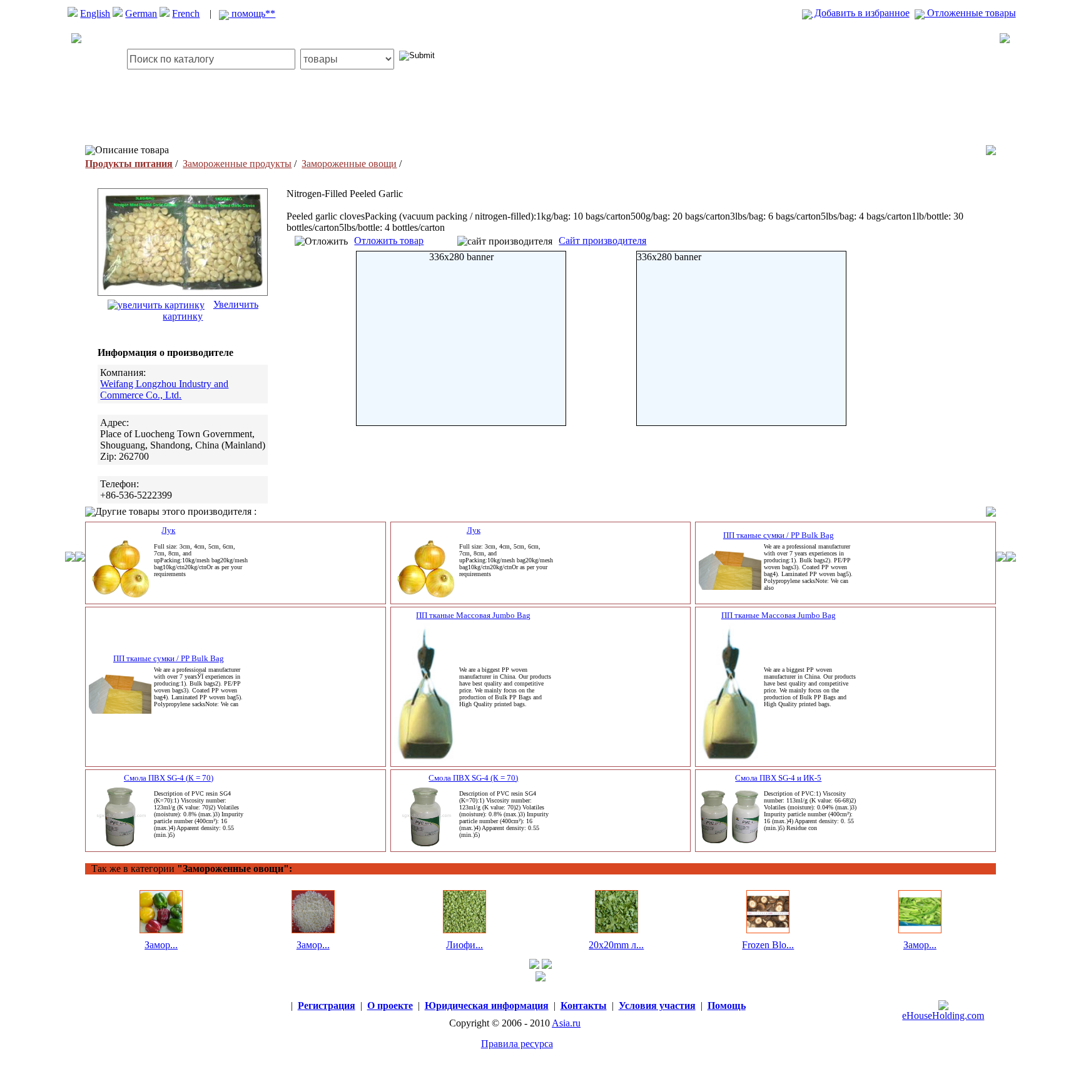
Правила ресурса (517, 1043)
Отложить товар (389, 240)
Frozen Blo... (768, 945)
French (186, 13)
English (95, 13)
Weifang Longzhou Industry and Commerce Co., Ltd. (164, 389)
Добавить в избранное (861, 13)
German (141, 13)
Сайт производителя (602, 240)
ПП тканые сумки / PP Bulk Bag (778, 535)
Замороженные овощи (349, 163)
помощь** (252, 13)
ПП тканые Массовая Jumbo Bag (473, 615)
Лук (168, 530)
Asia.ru (566, 1023)
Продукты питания (129, 163)
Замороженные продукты (237, 163)
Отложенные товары (970, 13)
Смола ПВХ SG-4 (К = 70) (168, 778)
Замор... (161, 945)
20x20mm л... (616, 945)
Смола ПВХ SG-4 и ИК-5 (778, 778)
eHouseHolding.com (943, 1015)
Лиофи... (464, 945)
